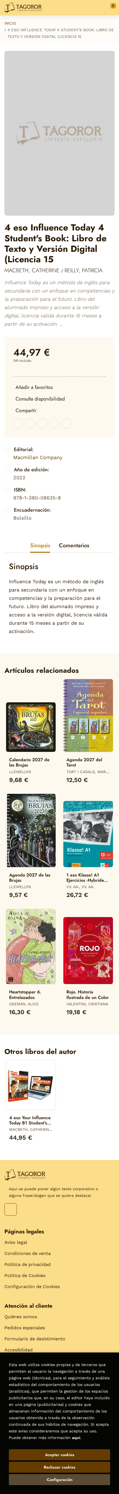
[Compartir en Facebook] (18, 423)
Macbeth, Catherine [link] (32, 270)
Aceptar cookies (59, 1455)
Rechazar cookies (59, 1467)
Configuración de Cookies (32, 1286)
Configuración (60, 1479)
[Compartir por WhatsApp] (43, 423)
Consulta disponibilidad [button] (40, 398)
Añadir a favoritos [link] (34, 387)
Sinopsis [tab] (40, 545)
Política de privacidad (27, 1264)
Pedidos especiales (24, 1327)
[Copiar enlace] (67, 423)
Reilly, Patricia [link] (83, 270)
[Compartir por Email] (55, 423)
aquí (76, 1437)
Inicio (10, 23)
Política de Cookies (24, 1275)
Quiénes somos (20, 1316)
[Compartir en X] (30, 423)
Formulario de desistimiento (34, 1338)
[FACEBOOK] (10, 1209)
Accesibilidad (18, 1349)
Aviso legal (15, 1242)
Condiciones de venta (27, 1253)
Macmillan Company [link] (37, 457)
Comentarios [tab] (74, 545)
